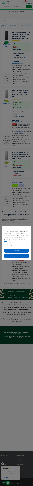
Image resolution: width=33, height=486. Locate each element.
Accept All (16, 250)
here (5, 241)
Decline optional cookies (16, 256)
